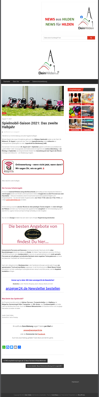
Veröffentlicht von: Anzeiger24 (11, 132)
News (4, 113)
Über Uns (16, 81)
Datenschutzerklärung (39, 81)
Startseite (6, 81)
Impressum (26, 81)
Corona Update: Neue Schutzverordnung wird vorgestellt (44, 366)
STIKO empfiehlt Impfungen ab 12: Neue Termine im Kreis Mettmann (25, 360)
